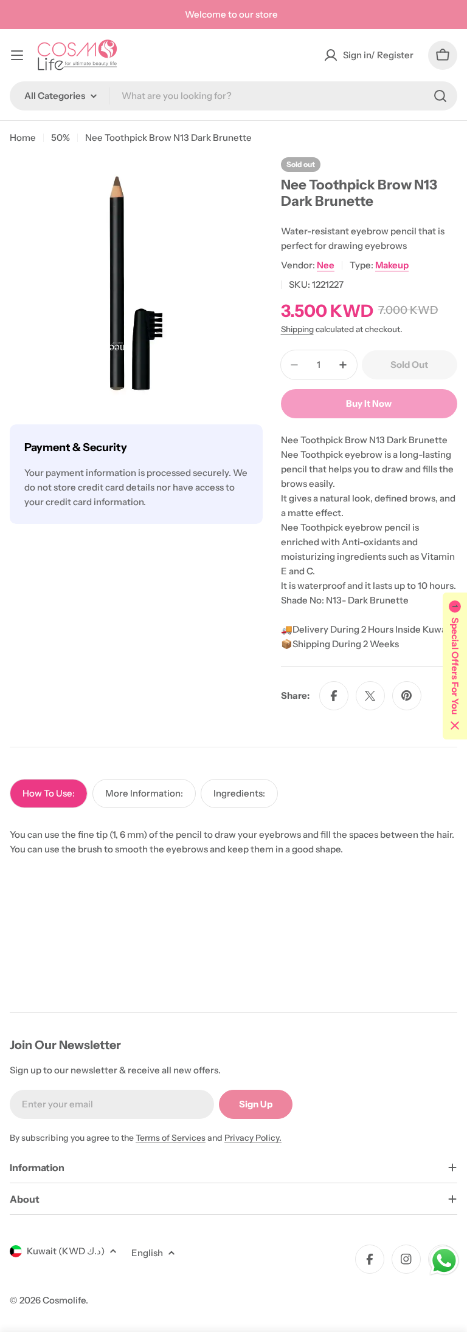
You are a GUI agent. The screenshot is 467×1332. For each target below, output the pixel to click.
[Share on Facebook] (333, 695)
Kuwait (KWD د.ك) (66, 1251)
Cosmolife (64, 1300)
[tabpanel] (233, 842)
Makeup (392, 265)
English (147, 1253)
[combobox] (233, 95)
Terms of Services (171, 1137)
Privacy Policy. (253, 1137)
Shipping (297, 329)
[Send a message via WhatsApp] (444, 1260)
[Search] (440, 96)
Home (23, 137)
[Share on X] (370, 695)
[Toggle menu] (17, 55)
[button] (455, 666)
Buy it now (369, 403)
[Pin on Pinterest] (406, 695)
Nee (325, 265)
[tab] (49, 793)
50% (60, 137)
